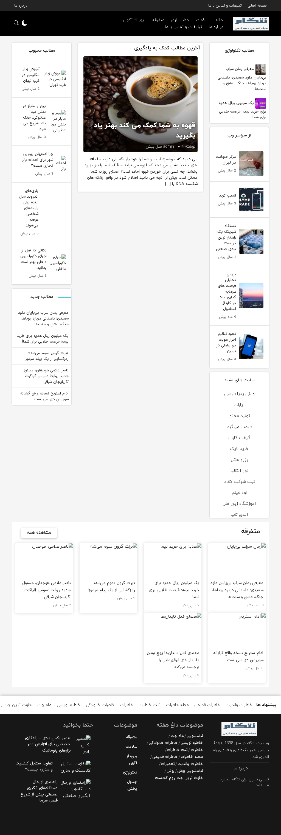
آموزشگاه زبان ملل (239, 504)
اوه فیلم (239, 493)
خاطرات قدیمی (207, 705)
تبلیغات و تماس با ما (225, 5)
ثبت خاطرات (150, 705)
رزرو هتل (239, 460)
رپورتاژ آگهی (134, 20)
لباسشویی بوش (190, 771)
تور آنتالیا (239, 471)
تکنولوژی (130, 772)
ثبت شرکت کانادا (239, 482)
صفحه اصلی (257, 5)
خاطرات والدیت (239, 705)
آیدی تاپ (239, 515)
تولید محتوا (239, 416)
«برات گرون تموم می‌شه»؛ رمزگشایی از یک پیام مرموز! (47, 356)
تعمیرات (168, 764)
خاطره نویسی (68, 705)
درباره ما (20, 5)
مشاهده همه (39, 532)
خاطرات (126, 705)
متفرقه (158, 20)
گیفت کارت (239, 438)
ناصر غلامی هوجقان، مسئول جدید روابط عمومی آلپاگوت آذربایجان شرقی (46, 376)
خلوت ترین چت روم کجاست (179, 778)
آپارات (239, 405)
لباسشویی (195, 736)
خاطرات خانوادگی (100, 705)
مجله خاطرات (177, 705)
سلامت (131, 747)
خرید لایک (239, 449)
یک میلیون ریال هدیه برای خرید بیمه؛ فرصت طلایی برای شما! (242, 110)
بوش (171, 771)
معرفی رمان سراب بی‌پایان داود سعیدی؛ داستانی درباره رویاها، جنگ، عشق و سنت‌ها (242, 79)
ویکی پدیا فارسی (239, 394)
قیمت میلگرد (239, 427)
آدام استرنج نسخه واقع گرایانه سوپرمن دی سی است (44, 396)
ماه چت (44, 705)
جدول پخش (132, 785)
